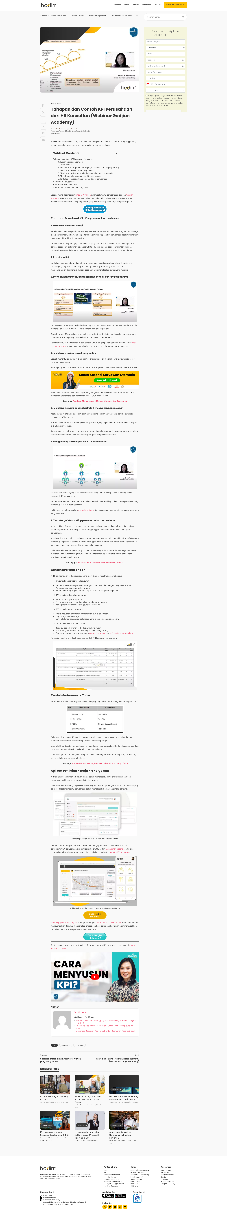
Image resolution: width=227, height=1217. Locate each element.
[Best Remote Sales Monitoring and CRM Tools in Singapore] (124, 1084)
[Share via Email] (43, 140)
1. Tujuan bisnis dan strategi (70, 162)
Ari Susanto (113, 1102)
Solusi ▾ (127, 5)
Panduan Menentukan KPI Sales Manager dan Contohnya (100, 401)
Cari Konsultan (166, 1170)
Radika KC (74, 129)
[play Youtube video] (95, 977)
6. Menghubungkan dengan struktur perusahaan (80, 176)
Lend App (134, 1184)
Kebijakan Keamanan (112, 1179)
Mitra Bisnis (165, 1172)
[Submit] (183, 17)
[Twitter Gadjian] (104, 1207)
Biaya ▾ (136, 5)
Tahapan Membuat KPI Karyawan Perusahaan (73, 159)
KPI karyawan (79, 1045)
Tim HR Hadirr (60, 129)
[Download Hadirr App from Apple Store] (108, 1197)
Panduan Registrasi (111, 1186)
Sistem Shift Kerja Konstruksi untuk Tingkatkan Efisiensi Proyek (88, 1099)
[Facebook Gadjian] (109, 1207)
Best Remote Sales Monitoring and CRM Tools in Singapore (123, 1098)
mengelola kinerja (86, 510)
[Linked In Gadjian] (115, 1207)
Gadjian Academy (168, 1184)
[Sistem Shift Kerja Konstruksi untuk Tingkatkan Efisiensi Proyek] (90, 1084)
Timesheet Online (137, 1179)
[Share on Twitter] (43, 113)
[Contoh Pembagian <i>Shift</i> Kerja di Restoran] (55, 1084)
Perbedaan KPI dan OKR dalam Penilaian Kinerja (101, 562)
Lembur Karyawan (137, 1172)
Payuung (164, 1179)
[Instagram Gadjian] (120, 1207)
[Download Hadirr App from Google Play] (120, 1197)
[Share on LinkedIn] (43, 120)
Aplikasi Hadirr (77, 15)
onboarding (115, 633)
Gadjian (164, 1177)
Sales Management (97, 15)
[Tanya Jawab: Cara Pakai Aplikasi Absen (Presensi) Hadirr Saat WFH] (90, 1120)
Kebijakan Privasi (110, 1177)
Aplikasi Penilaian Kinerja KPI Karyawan (70, 187)
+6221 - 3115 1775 (49, 1195)
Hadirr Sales (135, 1181)
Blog (105, 1170)
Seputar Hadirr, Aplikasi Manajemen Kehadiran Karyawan (120, 1135)
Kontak (158, 5)
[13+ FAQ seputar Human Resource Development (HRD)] (55, 1120)
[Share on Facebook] (43, 106)
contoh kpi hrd (65, 1045)
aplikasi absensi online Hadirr (108, 922)
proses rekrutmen (97, 633)
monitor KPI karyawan (120, 852)
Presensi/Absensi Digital (140, 1170)
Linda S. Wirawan (83, 195)
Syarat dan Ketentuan (112, 1175)
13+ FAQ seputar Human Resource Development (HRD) (54, 1133)
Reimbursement (137, 1177)
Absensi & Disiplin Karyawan (53, 15)
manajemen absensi (115, 849)
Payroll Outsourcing (168, 1181)
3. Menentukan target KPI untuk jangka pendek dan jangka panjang (88, 167)
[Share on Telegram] (43, 133)
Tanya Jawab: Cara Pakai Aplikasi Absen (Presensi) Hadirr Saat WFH (87, 1135)
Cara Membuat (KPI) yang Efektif (100, 763)
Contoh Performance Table (65, 184)
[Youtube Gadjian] (125, 1207)
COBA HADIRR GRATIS (175, 5)
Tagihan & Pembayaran (113, 1181)
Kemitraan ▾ (147, 5)
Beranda (117, 5)
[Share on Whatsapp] (43, 126)
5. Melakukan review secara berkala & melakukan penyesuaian (86, 173)
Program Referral (167, 1175)
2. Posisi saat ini (65, 164)
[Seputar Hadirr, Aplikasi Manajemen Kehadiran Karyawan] (124, 1120)
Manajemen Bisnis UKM (121, 15)
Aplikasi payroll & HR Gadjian (64, 922)
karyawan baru (126, 633)
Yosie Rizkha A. (114, 1141)
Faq (105, 1172)
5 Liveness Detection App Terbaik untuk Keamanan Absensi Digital (105, 1031)
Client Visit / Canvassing (140, 1175)
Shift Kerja (134, 1186)
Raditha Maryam (80, 1105)
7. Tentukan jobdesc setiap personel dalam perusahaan (82, 179)
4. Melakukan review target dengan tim (75, 170)
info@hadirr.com (49, 1198)
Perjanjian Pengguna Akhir (114, 1184)
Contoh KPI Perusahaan (64, 181)
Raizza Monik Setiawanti (48, 1138)
